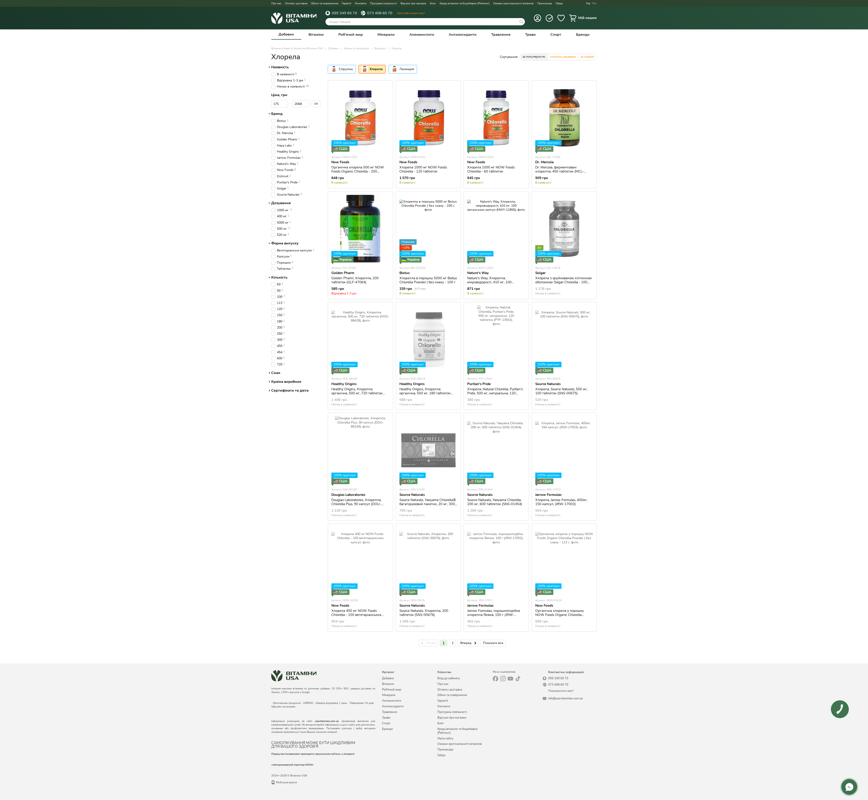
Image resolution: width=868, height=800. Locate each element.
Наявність (280, 67)
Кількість (279, 277)
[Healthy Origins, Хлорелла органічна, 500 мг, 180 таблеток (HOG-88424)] (428, 339)
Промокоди (544, 3)
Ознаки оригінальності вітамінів (513, 3)
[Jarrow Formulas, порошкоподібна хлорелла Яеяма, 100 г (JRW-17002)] (496, 561)
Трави (530, 34)
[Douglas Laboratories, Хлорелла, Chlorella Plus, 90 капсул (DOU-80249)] (360, 450)
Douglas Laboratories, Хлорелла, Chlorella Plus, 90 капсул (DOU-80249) (356, 504)
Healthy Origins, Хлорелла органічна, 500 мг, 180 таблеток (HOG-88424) (425, 393)
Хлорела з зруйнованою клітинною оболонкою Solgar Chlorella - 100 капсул (563, 282)
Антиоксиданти (462, 34)
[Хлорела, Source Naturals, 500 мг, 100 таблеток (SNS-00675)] (564, 339)
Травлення (500, 34)
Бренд (277, 114)
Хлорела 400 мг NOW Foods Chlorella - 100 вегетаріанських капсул (356, 614)
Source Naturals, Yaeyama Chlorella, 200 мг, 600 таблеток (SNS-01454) (494, 502)
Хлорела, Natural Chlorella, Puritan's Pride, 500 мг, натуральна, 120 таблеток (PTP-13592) (495, 393)
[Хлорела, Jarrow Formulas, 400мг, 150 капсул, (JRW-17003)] (564, 450)
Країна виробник (286, 382)
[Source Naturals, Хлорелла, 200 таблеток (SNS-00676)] (428, 561)
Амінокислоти (421, 34)
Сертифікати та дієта (290, 390)
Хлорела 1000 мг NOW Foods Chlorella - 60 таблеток (491, 169)
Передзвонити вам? (560, 691)
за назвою (587, 57)
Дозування (281, 203)
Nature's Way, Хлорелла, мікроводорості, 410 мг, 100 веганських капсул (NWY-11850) (493, 282)
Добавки (286, 34)
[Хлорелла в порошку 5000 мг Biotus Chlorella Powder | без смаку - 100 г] (428, 229)
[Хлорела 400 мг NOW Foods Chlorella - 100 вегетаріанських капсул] (360, 561)
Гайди (559, 3)
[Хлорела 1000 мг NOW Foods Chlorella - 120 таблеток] (428, 118)
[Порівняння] (549, 18)
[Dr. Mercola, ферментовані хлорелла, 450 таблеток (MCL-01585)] (564, 118)
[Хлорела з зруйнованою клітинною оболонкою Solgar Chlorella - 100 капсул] (564, 229)
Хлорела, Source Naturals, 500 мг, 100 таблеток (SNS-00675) (561, 391)
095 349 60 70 (344, 13)
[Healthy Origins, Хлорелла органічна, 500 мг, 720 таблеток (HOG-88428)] (360, 339)
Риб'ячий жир (350, 34)
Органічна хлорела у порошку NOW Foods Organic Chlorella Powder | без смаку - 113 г (559, 614)
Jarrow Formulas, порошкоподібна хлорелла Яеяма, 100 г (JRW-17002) (493, 614)
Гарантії (346, 3)
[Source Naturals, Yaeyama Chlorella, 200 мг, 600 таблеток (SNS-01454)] (496, 450)
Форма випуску (285, 243)
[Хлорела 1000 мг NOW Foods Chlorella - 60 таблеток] (496, 118)
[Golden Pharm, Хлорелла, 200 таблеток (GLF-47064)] (360, 229)
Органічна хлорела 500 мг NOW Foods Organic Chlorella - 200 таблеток (357, 171)
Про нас (276, 3)
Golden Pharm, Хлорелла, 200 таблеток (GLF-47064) (355, 280)
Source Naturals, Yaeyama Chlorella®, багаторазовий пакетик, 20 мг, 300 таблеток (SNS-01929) (427, 504)
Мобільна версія (286, 782)
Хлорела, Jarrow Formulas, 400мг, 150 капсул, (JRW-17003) (561, 502)
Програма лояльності (383, 3)
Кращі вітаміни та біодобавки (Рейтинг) (465, 3)
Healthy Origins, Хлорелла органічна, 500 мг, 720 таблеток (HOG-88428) (356, 393)
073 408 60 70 (379, 13)
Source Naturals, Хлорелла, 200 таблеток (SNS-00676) (423, 612)
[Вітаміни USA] (293, 675)
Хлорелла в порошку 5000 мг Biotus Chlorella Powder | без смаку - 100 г (428, 280)
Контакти (360, 3)
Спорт (555, 34)
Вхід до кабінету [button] (448, 678)
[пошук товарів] (521, 21)
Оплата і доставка (296, 3)
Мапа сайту (445, 738)
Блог (433, 3)
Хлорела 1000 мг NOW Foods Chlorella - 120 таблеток (423, 169)
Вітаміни (316, 34)
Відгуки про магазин (413, 3)
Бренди (583, 34)
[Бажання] (561, 18)
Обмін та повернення (324, 3)
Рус (594, 3)
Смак (275, 373)
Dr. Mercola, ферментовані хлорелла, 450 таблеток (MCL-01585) (559, 171)
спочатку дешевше (563, 57)
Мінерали (386, 34)
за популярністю (533, 57)
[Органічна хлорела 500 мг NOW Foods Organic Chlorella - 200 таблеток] (360, 118)
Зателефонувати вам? (411, 13)
